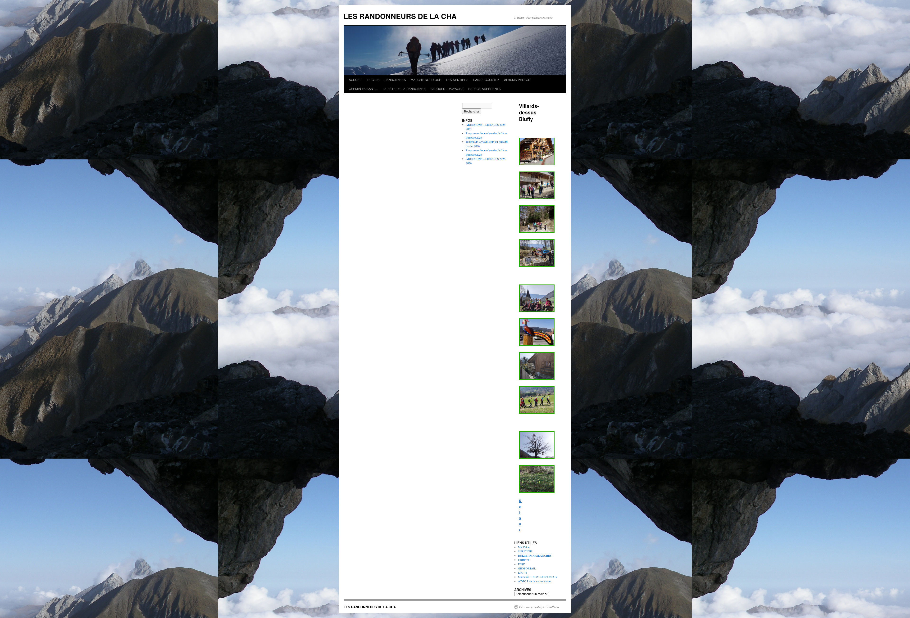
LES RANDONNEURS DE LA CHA (400, 16)
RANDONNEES (395, 79)
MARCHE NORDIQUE (426, 79)
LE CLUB (373, 79)
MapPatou (524, 547)
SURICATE (525, 551)
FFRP (521, 564)
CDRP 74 (523, 560)
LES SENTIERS (457, 79)
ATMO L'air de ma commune (534, 581)
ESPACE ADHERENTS (484, 88)
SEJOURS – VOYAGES (447, 88)
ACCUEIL (355, 79)
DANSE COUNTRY (486, 79)
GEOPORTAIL (527, 568)
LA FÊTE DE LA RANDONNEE (404, 88)
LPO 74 (522, 572)
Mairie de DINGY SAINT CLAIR (537, 577)
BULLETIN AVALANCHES (534, 555)
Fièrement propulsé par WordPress (539, 607)
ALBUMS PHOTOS (517, 79)
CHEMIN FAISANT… (363, 88)
